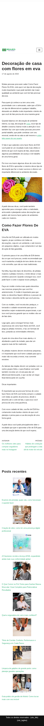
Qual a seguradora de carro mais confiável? (19, 615)
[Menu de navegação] (39, 50)
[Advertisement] (22, 23)
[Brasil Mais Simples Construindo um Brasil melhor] (9, 50)
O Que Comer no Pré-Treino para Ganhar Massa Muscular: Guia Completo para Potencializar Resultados (21, 587)
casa (28, 124)
